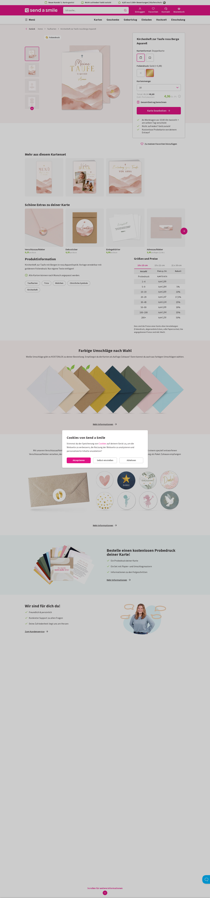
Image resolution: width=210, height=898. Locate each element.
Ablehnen (131, 460)
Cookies (102, 443)
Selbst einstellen (105, 460)
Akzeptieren (79, 460)
